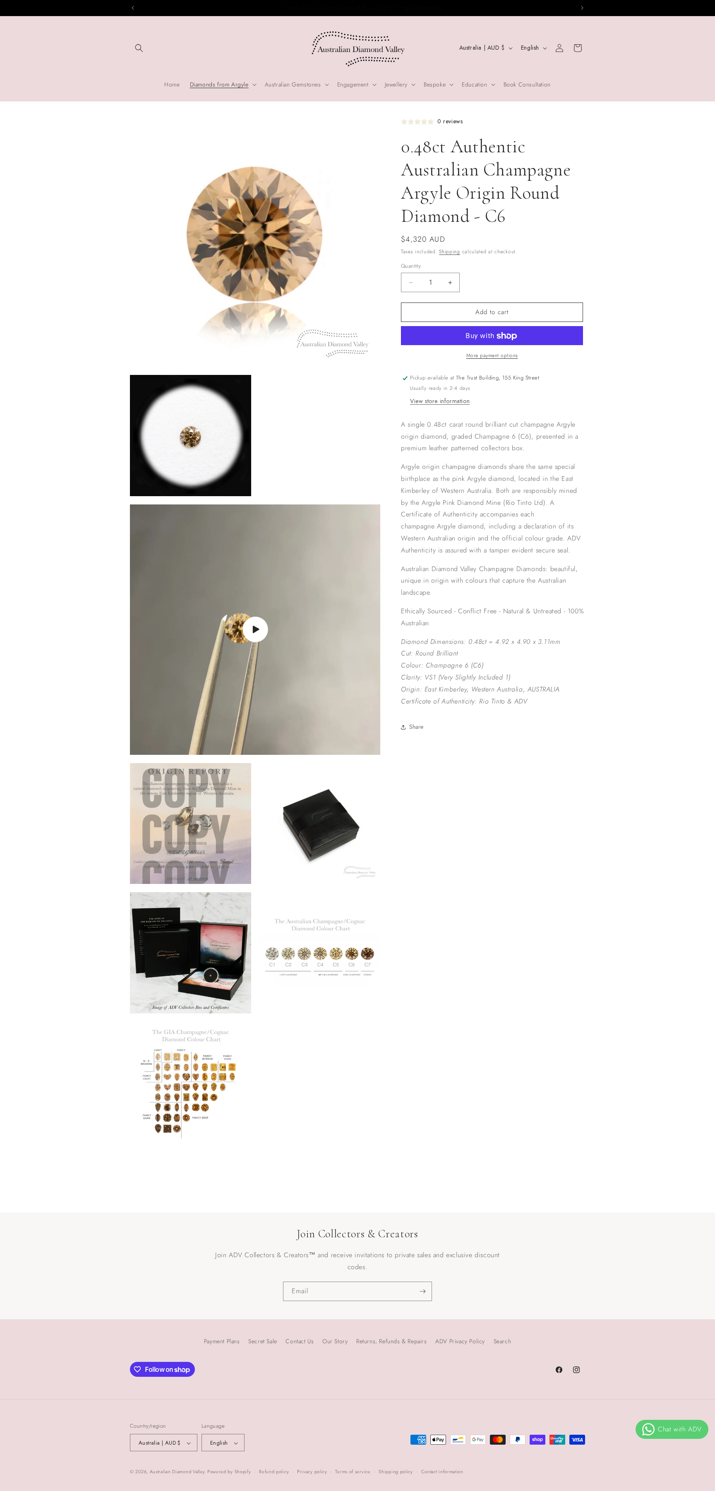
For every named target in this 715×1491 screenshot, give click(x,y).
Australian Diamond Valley (178, 1472)
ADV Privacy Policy (460, 1341)
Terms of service (352, 1471)
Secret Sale (262, 1341)
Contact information (442, 1471)
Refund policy (274, 1471)
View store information (440, 401)
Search (502, 1341)
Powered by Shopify (229, 1472)
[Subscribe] (422, 1291)
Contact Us (300, 1341)
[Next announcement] (582, 8)
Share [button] (416, 727)
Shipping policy (396, 1471)
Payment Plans (222, 1341)
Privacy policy (312, 1471)
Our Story (335, 1341)
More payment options (492, 356)
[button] (139, 48)
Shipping (449, 252)
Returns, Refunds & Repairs (391, 1341)
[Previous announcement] (133, 8)
